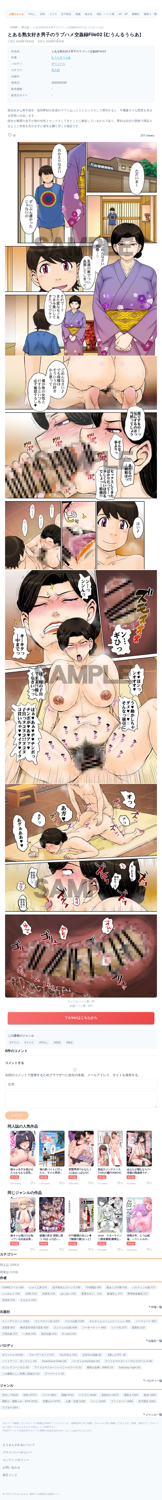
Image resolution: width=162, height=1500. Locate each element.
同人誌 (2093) (9, 1264)
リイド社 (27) (119, 1327)
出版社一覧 (155, 1340)
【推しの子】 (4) (116, 1354)
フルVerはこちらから (81, 1017)
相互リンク (10, 1475)
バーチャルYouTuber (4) (86, 1361)
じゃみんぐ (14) (11, 1293)
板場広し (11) (114, 1293)
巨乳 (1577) (29, 1394)
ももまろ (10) (28, 1299)
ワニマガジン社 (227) (47, 1321)
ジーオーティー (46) (94, 1327)
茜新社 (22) (138, 1327)
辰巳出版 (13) (49, 1333)
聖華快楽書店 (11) (138, 1293)
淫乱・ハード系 (105, 14)
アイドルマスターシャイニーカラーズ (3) (57, 1367)
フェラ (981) (49, 1394)
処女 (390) (150, 1394)
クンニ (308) (98, 1401)
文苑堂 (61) (8, 1327)
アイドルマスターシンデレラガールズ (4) (128, 1361)
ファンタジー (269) (122, 1401)
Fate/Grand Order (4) (54, 1361)
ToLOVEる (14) (68, 1354)
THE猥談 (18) (93, 1287)
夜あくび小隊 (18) (117, 1287)
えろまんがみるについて (19, 1444)
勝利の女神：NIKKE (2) (100, 1367)
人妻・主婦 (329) (75, 1401)
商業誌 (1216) (9, 1272)
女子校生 (66, 14)
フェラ (53, 14)
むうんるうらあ (61, 57)
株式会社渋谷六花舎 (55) (34, 1327)
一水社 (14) (29, 1333)
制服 (78, 14)
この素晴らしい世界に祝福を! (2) (20, 1373)
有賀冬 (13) (48, 1293)
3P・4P (123, 14)
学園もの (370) (51, 1401)
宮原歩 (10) (8, 1299)
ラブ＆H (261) (10, 1407)
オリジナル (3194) (12, 1354)
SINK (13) (31, 1293)
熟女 (70, 1042)
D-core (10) (69, 1333)
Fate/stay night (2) (129, 1367)
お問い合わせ (11, 1467)
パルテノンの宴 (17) (143, 1287)
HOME (14, 27)
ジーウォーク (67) (146, 1321)
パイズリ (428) (87, 1394)
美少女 (88, 14)
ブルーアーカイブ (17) (41, 1354)
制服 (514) (67, 1394)
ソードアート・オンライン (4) (19, 1361)
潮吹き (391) (131, 1394)
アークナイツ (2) (54, 1373)
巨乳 (42, 14)
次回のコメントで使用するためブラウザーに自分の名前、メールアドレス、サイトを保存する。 (73, 1075)
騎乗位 (136, 14)
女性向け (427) (110, 1394)
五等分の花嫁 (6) (91, 1354)
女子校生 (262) (146, 1401)
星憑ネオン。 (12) (91, 1293)
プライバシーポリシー (17, 1452)
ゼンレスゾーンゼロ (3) (15, 1367)
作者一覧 (156, 1307)
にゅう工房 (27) (38, 1287)
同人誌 (25, 27)
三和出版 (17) (9, 1333)
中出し (32, 14)
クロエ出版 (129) (74, 1321)
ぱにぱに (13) (68, 1293)
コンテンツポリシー (16, 1460)
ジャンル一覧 (154, 1414)
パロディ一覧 (154, 1380)
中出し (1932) (10, 1394)
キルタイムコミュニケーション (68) (109, 1321)
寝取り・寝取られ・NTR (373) (19, 1401)
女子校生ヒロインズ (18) (66, 1287)
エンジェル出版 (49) (65, 1327)
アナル (15, 1042)
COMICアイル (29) (13, 1287)
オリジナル (58, 63)
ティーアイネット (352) (15, 1321)
